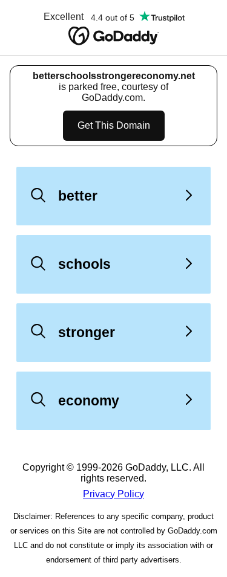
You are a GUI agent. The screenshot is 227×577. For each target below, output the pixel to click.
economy (88, 400)
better (77, 196)
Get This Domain (113, 125)
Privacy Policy (113, 494)
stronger (86, 332)
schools (84, 264)
